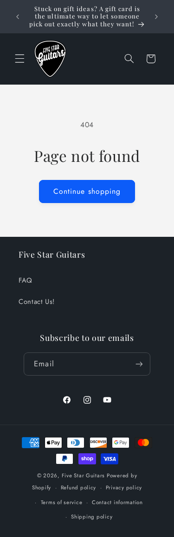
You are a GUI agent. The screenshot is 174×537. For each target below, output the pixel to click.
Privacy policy (124, 487)
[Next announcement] (156, 16)
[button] (19, 58)
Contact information (117, 502)
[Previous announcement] (17, 16)
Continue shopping (87, 191)
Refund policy (79, 487)
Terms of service (62, 502)
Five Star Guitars (83, 475)
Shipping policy (91, 516)
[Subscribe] (138, 363)
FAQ (25, 280)
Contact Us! (37, 301)
